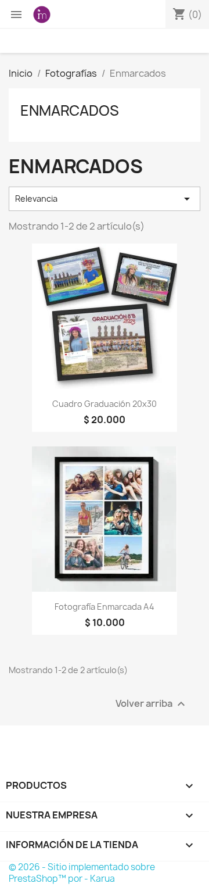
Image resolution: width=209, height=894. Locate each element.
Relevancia (104, 199)
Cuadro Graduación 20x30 (104, 403)
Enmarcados (69, 110)
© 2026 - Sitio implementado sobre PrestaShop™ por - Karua (82, 873)
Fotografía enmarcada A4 (104, 606)
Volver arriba (152, 703)
